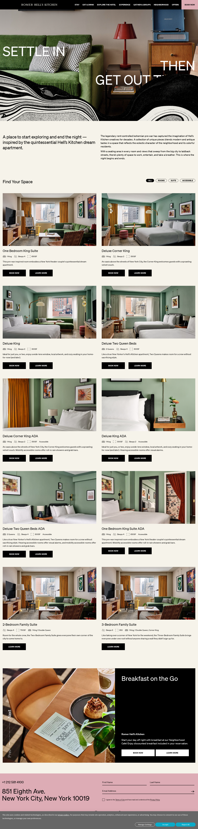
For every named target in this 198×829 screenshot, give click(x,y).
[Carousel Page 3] (9, 735)
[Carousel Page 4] (9, 731)
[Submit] (192, 791)
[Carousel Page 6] (9, 724)
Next (9, 714)
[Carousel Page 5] (9, 728)
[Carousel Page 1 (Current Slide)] (9, 743)
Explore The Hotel (106, 4)
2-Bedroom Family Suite (20, 624)
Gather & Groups (142, 4)
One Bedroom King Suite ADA (123, 529)
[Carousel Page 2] (9, 739)
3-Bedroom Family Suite (119, 624)
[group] (99, 715)
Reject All (185, 824)
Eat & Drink (88, 4)
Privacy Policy (155, 800)
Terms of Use (120, 800)
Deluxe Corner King (116, 251)
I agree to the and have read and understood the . (133, 800)
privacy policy (63, 815)
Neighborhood (161, 4)
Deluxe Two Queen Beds (119, 343)
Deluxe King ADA (114, 436)
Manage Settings (145, 824)
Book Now (14, 273)
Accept (165, 824)
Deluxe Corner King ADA (20, 436)
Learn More (41, 273)
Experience (124, 4)
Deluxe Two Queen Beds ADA (24, 529)
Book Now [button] (190, 4)
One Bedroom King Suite (20, 251)
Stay (77, 4)
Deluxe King (11, 343)
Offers (175, 4)
